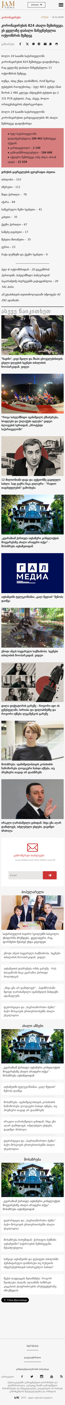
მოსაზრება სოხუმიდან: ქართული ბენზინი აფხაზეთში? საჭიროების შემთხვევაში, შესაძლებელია (30, 1243)
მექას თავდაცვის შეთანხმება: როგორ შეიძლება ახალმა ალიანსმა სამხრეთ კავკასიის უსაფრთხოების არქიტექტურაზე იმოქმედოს (30, 1284)
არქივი (46, 16)
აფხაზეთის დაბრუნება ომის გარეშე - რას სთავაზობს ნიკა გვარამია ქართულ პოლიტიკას (30, 972)
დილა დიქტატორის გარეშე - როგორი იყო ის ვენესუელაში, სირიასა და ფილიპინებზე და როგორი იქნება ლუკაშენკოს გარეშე (30, 710)
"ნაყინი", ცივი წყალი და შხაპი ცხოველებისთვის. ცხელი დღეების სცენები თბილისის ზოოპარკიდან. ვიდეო (32, 363)
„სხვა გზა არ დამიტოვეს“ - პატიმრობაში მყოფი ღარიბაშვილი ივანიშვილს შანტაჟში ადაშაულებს (31, 991)
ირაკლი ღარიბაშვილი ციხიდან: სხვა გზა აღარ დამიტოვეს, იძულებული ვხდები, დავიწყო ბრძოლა (31, 827)
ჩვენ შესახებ (32, 1346)
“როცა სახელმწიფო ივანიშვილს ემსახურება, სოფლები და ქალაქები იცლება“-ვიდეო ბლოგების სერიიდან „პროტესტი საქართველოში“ (30, 423)
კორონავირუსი (11, 17)
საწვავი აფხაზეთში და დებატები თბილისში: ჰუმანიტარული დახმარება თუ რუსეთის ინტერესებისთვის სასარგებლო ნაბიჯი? (31, 1263)
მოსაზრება (32, 1159)
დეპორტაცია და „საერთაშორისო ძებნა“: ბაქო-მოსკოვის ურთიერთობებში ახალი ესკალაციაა (30, 1011)
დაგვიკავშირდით (32, 1357)
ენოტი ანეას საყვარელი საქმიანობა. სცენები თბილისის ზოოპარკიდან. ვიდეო (29, 653)
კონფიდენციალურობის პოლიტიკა (32, 1369)
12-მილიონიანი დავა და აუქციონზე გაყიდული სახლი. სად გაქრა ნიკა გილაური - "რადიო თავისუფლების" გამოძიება (30, 484)
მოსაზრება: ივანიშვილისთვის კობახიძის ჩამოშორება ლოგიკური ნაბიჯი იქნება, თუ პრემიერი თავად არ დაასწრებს (28, 768)
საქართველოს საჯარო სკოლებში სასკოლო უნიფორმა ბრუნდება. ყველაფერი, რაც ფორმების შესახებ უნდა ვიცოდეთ (31, 938)
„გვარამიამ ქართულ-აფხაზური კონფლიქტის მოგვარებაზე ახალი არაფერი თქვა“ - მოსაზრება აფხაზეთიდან (30, 542)
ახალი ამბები (32, 1026)
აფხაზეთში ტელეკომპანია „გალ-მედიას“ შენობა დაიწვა (32, 599)
